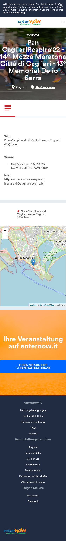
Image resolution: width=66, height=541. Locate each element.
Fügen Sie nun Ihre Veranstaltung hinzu (33, 366)
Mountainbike (33, 453)
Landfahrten (33, 464)
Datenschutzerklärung (33, 422)
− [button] (5, 236)
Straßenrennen (45, 87)
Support (33, 433)
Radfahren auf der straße (33, 476)
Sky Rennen (33, 458)
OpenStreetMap (47, 305)
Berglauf (33, 447)
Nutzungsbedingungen (33, 410)
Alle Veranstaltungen (33, 482)
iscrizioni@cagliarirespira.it (23, 184)
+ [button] (5, 230)
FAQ (33, 427)
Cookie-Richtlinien (33, 416)
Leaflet (33, 305)
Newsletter (33, 495)
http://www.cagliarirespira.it (24, 179)
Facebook (33, 501)
